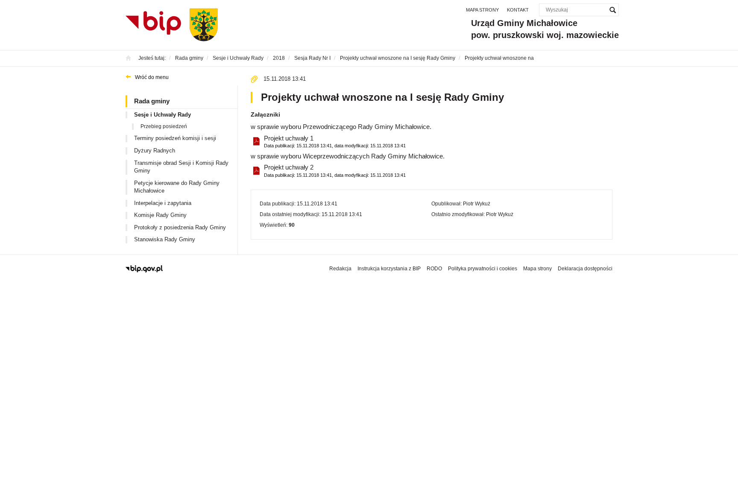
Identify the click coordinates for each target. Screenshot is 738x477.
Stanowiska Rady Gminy (164, 239)
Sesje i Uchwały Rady (162, 114)
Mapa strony (482, 9)
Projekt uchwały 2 (335, 170)
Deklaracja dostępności (585, 269)
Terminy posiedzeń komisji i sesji (175, 138)
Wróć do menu (152, 77)
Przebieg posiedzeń (164, 126)
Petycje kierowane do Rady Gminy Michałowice (177, 187)
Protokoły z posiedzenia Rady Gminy (180, 227)
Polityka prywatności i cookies (482, 269)
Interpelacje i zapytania (162, 203)
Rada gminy (152, 101)
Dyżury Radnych (154, 150)
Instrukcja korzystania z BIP (389, 269)
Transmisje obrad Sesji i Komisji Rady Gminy (181, 167)
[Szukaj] (612, 9)
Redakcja (340, 269)
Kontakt (518, 9)
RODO (434, 269)
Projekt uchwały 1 (335, 141)
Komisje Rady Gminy (160, 215)
